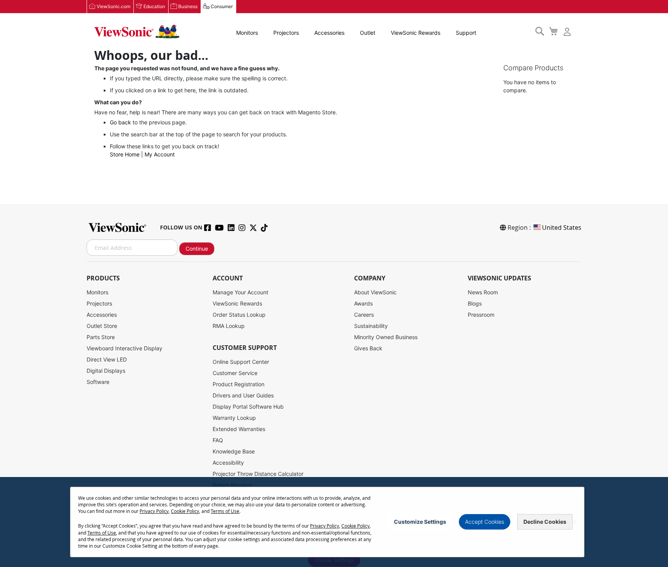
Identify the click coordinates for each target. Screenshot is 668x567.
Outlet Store (102, 326)
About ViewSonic (375, 292)
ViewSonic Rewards (415, 32)
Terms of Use (225, 511)
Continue (197, 248)
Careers (364, 314)
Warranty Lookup (234, 417)
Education (154, 6)
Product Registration (238, 384)
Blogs (475, 303)
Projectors (286, 32)
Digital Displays (106, 370)
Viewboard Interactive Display (124, 348)
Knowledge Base (234, 451)
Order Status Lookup (239, 314)
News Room (483, 292)
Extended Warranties (239, 429)
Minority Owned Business (386, 337)
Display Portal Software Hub (248, 406)
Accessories (329, 32)
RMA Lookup (229, 326)
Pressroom (481, 314)
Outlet (367, 32)
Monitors (247, 32)
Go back (120, 122)
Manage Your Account (240, 292)
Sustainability (371, 326)
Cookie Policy (185, 511)
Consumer (222, 6)
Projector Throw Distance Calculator (258, 473)
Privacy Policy (154, 511)
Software (98, 382)
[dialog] (334, 522)
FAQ (218, 440)
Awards (363, 303)
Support (466, 32)
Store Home (125, 154)
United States (561, 227)
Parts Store (101, 337)
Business (188, 6)
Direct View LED (107, 359)
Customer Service (235, 373)
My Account (160, 154)
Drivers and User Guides (243, 395)
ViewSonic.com (113, 6)
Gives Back (368, 348)
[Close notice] (574, 522)
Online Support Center (241, 361)
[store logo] (136, 32)
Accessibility (228, 462)
